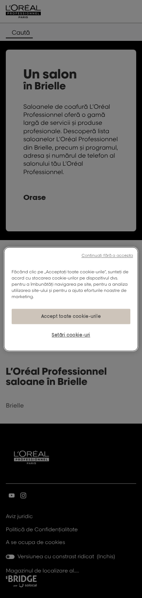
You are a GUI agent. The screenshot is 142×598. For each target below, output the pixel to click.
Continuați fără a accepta (107, 255)
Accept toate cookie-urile (71, 316)
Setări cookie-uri (71, 334)
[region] (71, 299)
